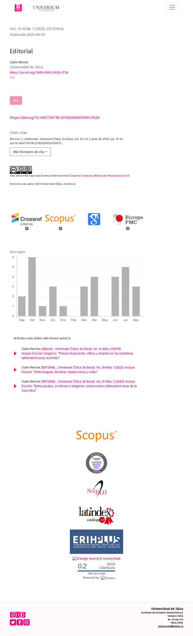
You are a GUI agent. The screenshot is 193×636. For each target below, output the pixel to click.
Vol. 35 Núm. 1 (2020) (27, 29)
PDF (16, 100)
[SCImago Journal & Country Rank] (96, 558)
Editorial (47, 349)
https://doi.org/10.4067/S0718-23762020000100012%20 (55, 118)
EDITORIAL (48, 367)
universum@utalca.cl (170, 626)
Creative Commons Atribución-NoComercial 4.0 (99, 175)
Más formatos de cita (29, 152)
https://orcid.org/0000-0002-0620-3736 (39, 72)
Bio (12, 77)
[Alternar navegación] (172, 7)
